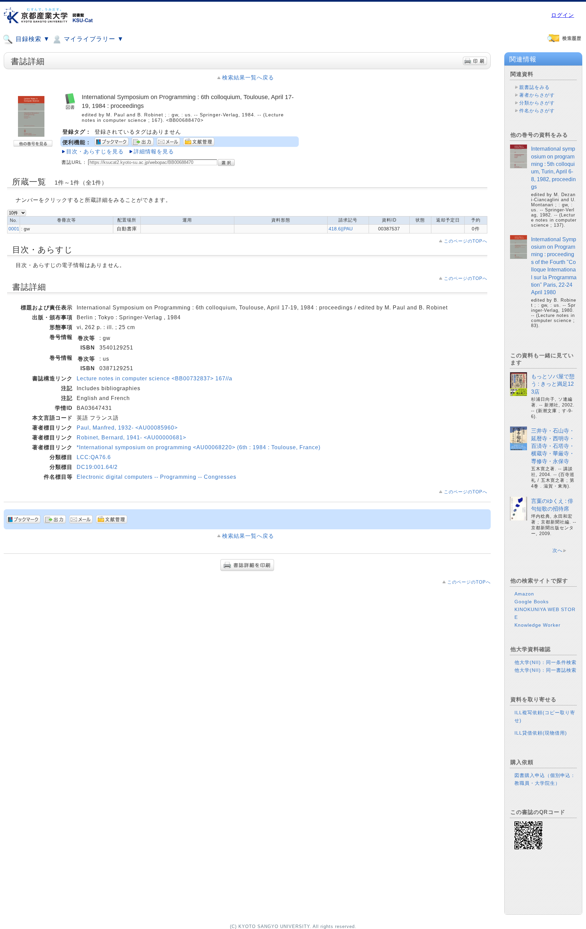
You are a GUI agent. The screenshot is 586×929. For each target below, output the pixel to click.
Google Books (531, 601)
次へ (557, 550)
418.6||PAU (341, 228)
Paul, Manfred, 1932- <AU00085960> (127, 428)
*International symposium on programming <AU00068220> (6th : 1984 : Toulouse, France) (198, 447)
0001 (13, 228)
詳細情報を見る (154, 151)
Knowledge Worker (537, 625)
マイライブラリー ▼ (93, 39)
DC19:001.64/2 (97, 467)
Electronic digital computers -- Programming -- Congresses (156, 477)
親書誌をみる (534, 87)
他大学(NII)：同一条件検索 (545, 662)
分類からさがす (537, 103)
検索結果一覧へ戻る (248, 77)
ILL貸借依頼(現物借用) (540, 733)
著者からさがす (537, 95)
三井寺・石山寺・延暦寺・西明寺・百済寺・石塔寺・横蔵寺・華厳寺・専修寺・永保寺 (552, 446)
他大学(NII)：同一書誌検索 (545, 670)
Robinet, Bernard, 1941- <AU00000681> (131, 437)
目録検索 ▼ (32, 39)
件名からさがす (537, 110)
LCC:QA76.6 (94, 457)
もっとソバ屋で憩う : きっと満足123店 (552, 384)
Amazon (524, 593)
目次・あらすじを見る (95, 151)
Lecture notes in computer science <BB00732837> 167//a (154, 378)
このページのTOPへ (465, 241)
